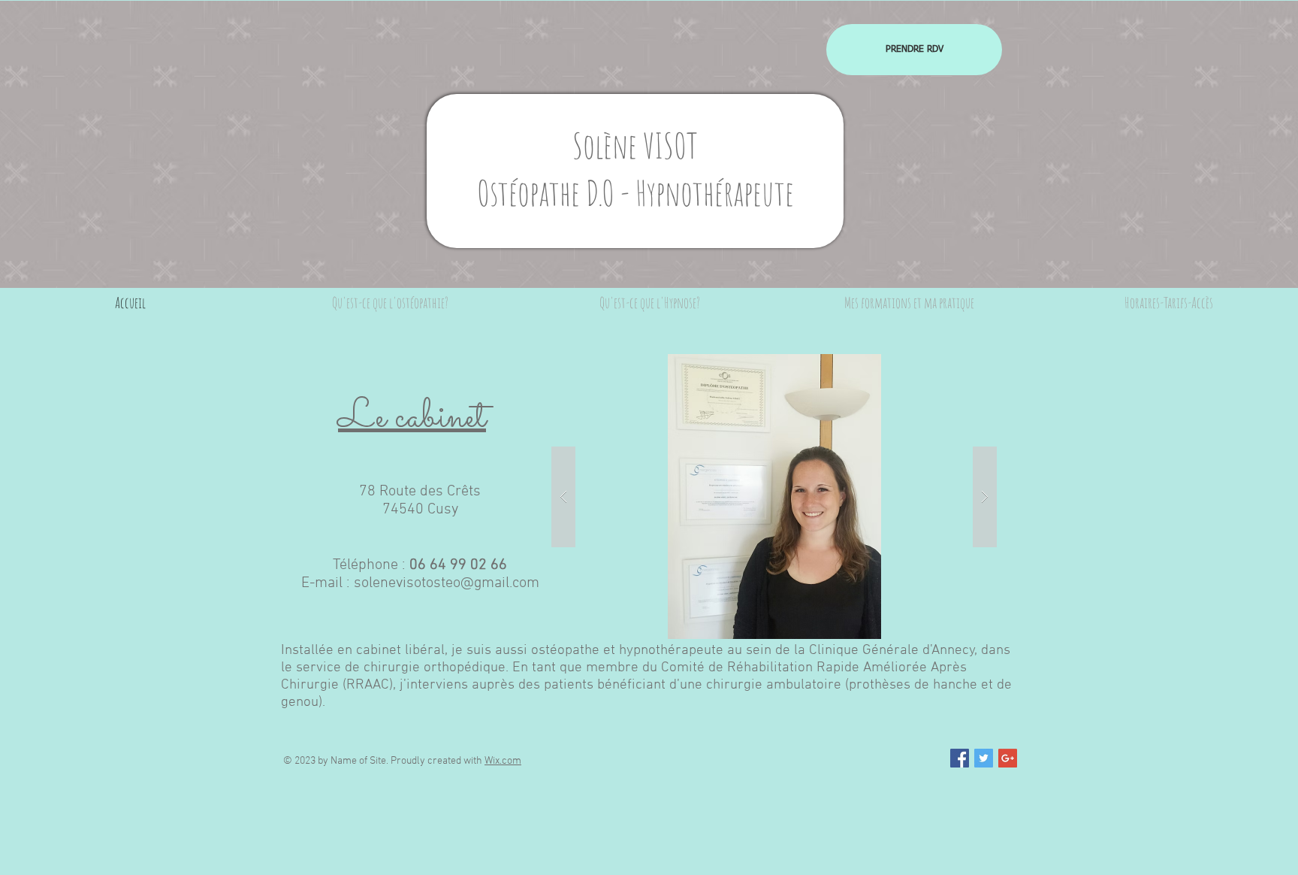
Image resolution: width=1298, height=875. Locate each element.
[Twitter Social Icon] (983, 758)
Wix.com (502, 761)
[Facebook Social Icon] (959, 758)
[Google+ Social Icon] (1007, 758)
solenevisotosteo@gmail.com (446, 583)
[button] (774, 496)
